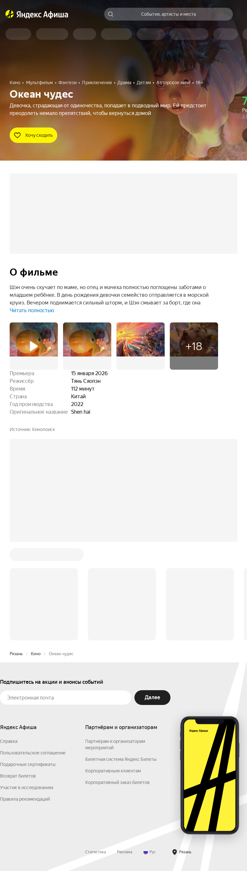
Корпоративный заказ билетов (117, 782)
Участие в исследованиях (26, 787)
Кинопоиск (43, 429)
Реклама (124, 852)
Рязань (16, 653)
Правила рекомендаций (25, 799)
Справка (8, 741)
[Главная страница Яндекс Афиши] (9, 14)
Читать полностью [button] (32, 310)
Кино (36, 653)
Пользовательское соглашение (33, 752)
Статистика (95, 852)
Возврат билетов (18, 776)
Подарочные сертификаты (28, 764)
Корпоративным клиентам (113, 770)
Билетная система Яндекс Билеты (121, 759)
